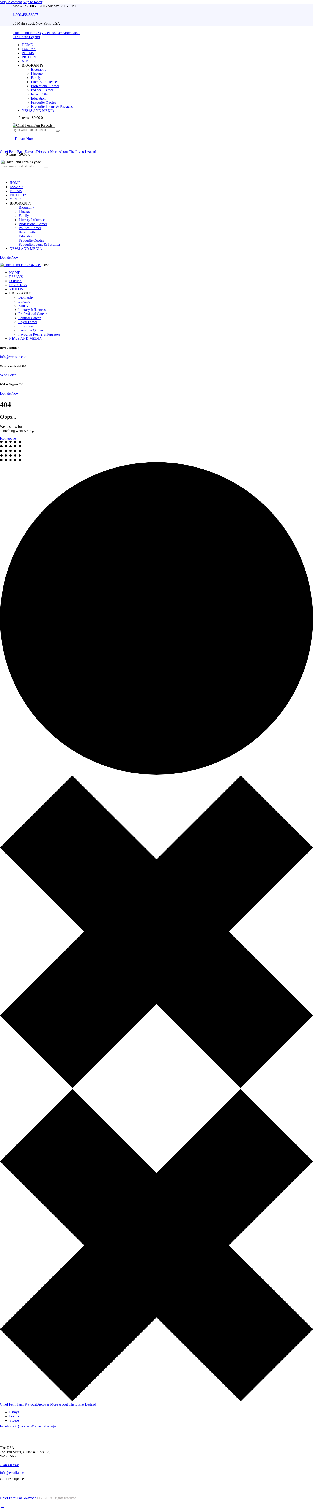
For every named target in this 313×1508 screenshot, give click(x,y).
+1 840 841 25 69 (9, 1465)
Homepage (8, 438)
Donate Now (9, 393)
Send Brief (8, 375)
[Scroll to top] (2, 1506)
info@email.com (12, 1473)
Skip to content (11, 2)
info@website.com (13, 357)
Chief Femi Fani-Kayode (18, 1498)
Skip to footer (32, 2)
